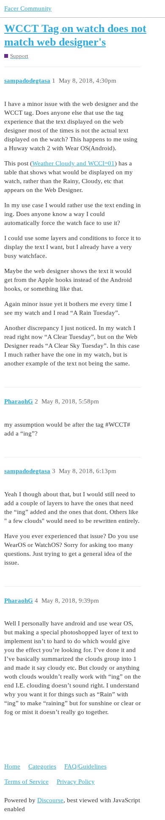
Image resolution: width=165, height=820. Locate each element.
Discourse (50, 800)
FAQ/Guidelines (85, 766)
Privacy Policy (76, 781)
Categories (42, 766)
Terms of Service (26, 781)
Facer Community (28, 8)
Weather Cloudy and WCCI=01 (73, 163)
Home (12, 766)
